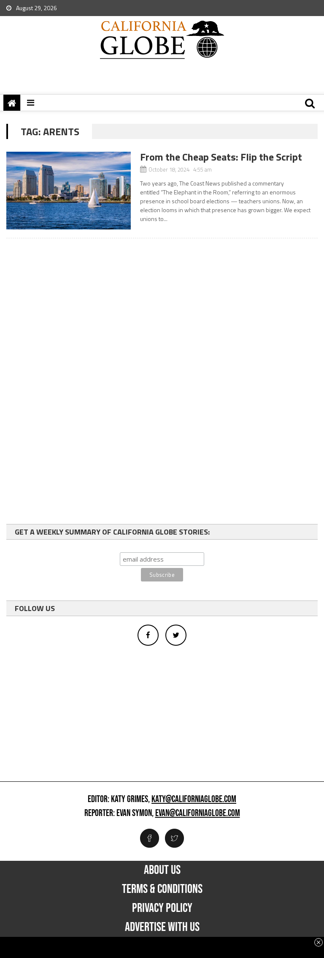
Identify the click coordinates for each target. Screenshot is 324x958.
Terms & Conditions (162, 889)
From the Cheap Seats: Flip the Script (221, 156)
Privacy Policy (162, 908)
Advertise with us (162, 927)
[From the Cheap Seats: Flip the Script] (68, 190)
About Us (162, 870)
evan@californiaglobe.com (197, 813)
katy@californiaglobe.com (193, 799)
